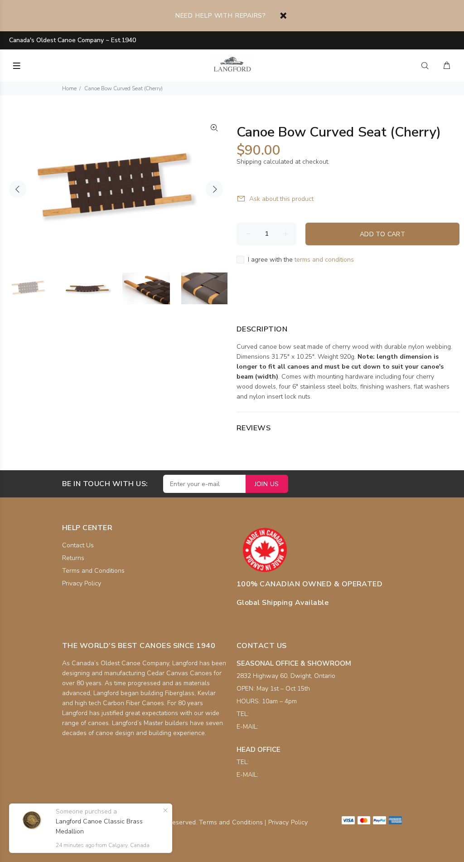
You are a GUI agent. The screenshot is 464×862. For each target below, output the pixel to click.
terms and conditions (324, 259)
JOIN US (267, 484)
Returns (73, 558)
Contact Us (78, 545)
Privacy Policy (81, 583)
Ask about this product (281, 199)
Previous (17, 189)
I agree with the (301, 259)
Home (69, 88)
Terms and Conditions (93, 570)
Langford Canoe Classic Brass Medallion (99, 826)
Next (214, 189)
